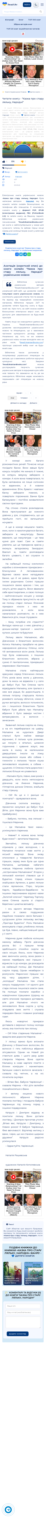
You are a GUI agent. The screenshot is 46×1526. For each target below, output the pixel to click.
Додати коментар (17, 1334)
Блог (21, 20)
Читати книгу (10, 242)
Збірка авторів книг (23, 24)
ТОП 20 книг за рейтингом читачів (23, 29)
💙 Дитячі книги (28, 115)
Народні (5, 115)
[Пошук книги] (41, 11)
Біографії (9, 20)
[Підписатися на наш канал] (23, 34)
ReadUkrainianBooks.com (31, 342)
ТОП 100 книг (34, 20)
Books (13, 4)
